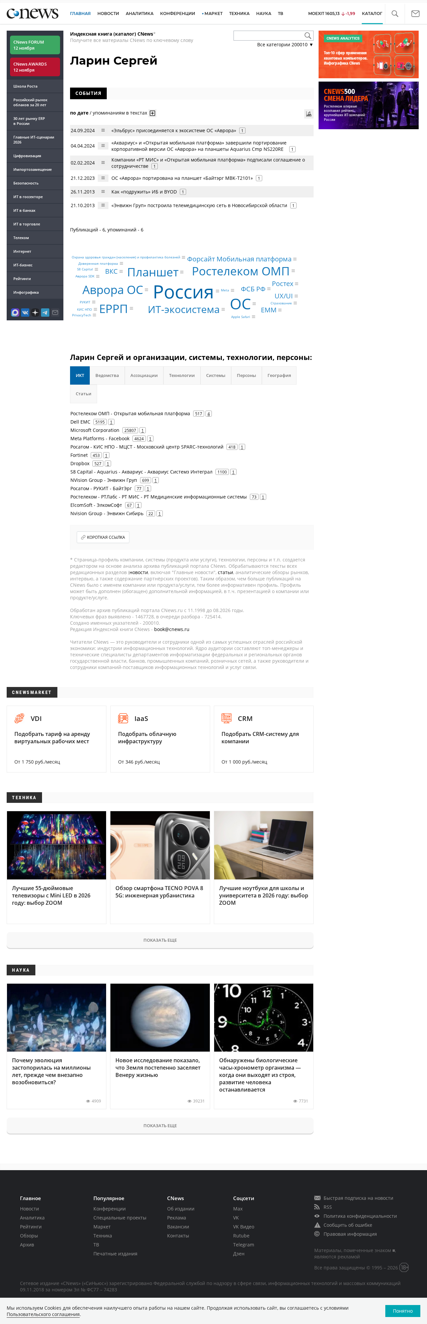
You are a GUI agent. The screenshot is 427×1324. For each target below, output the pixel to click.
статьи (225, 572)
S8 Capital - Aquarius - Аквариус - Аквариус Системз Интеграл (141, 472)
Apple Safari (240, 316)
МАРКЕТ (213, 13)
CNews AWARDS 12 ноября (30, 67)
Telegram (243, 1244)
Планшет (152, 272)
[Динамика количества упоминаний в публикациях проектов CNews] (309, 114)
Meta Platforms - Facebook (99, 438)
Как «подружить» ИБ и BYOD (144, 191)
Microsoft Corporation (94, 430)
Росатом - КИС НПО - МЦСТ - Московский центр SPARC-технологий (147, 447)
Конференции (109, 1208)
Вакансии (178, 1226)
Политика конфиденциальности (360, 1216)
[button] (395, 14)
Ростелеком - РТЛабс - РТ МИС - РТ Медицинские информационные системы (158, 497)
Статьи (83, 394)
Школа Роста (25, 86)
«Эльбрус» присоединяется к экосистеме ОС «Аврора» (173, 130)
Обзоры (29, 1235)
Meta (225, 290)
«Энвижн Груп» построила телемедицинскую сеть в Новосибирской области (199, 205)
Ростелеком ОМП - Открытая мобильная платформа (130, 413)
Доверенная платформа (98, 263)
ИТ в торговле (26, 223)
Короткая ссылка (106, 537)
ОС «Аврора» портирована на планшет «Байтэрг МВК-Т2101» (182, 178)
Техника (102, 1235)
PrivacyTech (81, 315)
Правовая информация (350, 1234)
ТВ (280, 13)
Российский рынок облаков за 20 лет (30, 102)
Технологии (182, 375)
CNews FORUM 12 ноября (28, 45)
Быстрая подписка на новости (358, 1198)
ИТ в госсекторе (28, 196)
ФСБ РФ (253, 288)
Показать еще (160, 940)
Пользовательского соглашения (43, 1314)
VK (236, 1217)
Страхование (281, 303)
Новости (29, 1208)
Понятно (403, 1311)
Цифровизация (27, 155)
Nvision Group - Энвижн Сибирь (106, 513)
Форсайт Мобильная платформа (239, 258)
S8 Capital (85, 269)
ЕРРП (113, 308)
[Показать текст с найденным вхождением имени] (152, 113)
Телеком (21, 237)
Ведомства (107, 375)
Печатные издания (115, 1253)
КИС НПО (84, 309)
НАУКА (263, 13)
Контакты (178, 1235)
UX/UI (284, 295)
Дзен (239, 1253)
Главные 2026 (33, 140)
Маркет (102, 1226)
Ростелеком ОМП (241, 271)
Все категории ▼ (285, 44)
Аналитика (139, 13)
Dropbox (79, 463)
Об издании (180, 1208)
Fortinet (79, 455)
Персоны (246, 375)
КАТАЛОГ (372, 13)
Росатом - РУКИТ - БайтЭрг (101, 488)
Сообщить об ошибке (348, 1225)
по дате (79, 112)
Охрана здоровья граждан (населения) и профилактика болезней (126, 257)
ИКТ (80, 375)
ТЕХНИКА (239, 13)
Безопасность (26, 182)
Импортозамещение (32, 169)
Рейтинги (22, 278)
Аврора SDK (84, 276)
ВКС (111, 271)
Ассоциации (144, 375)
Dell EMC (80, 422)
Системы (216, 375)
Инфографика (26, 292)
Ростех (282, 283)
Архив (27, 1244)
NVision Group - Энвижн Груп (103, 480)
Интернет (22, 251)
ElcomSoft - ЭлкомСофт (96, 505)
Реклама (176, 1217)
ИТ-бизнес (22, 264)
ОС (240, 304)
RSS (328, 1207)
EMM (269, 309)
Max (238, 1208)
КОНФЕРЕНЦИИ (177, 13)
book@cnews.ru (171, 629)
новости (138, 572)
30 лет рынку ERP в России (29, 121)
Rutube (241, 1235)
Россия (183, 290)
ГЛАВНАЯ (80, 13)
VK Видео (243, 1226)
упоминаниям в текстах (120, 112)
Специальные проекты (119, 1217)
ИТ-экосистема (184, 309)
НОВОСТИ (108, 13)
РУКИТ (85, 302)
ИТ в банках (24, 210)
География (279, 375)
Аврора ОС (112, 289)
